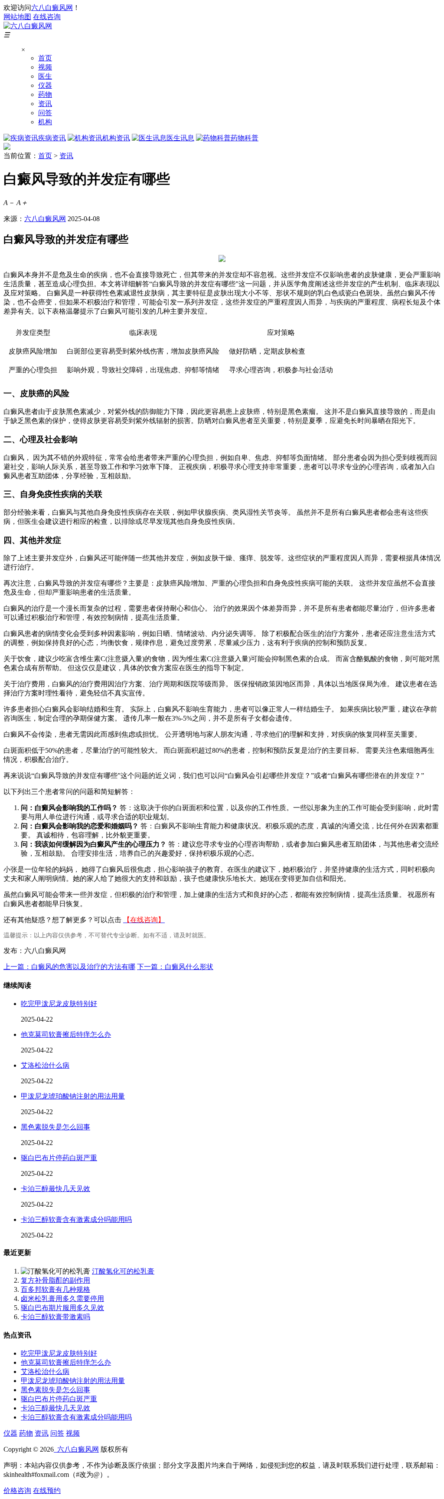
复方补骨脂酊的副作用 (55, 1280)
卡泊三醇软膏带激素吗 (55, 1316)
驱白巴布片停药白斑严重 (59, 1157)
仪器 (45, 85)
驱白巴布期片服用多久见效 (62, 1307)
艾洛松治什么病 (45, 1065)
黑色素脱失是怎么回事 (55, 1127)
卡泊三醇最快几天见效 (55, 1188)
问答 (45, 112)
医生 (45, 76)
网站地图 (17, 16)
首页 (45, 58)
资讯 (45, 103)
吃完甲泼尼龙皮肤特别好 (59, 1003)
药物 (45, 94)
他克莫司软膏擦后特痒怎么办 (66, 1034)
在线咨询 (47, 16)
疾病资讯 (52, 138)
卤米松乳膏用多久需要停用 (62, 1298)
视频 (45, 67)
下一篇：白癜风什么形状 (175, 966)
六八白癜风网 (52, 7)
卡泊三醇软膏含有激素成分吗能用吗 (76, 1219)
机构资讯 (116, 138)
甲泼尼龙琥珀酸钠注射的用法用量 (73, 1096)
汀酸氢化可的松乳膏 (123, 1271)
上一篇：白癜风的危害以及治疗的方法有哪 (69, 966)
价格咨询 (17, 1490)
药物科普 (244, 138)
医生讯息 (180, 138)
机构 (45, 122)
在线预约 (47, 1490)
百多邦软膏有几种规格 (55, 1289)
